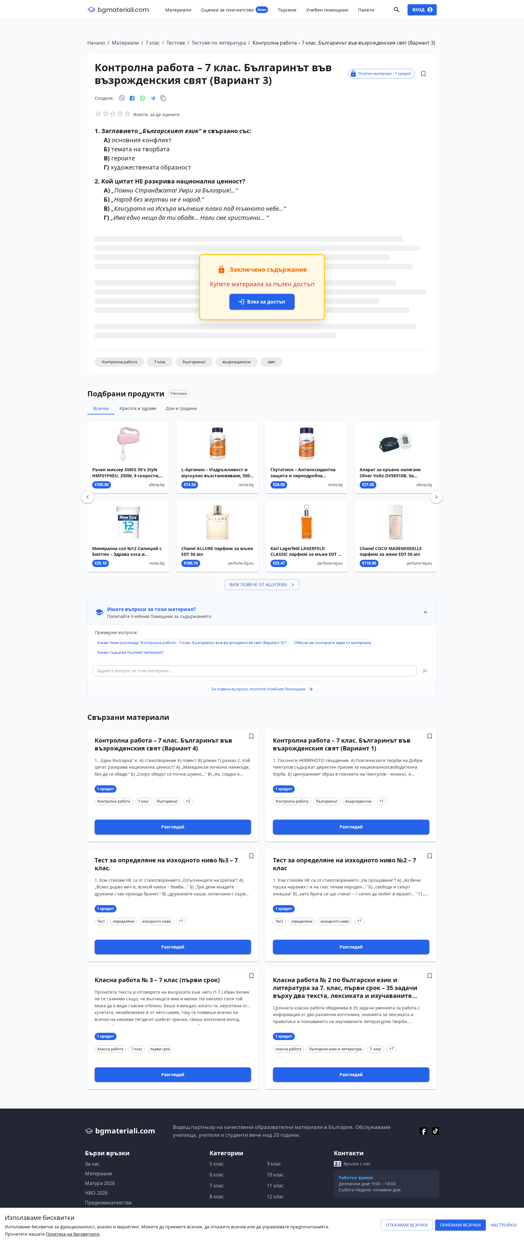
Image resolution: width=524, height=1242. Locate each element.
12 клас (275, 1196)
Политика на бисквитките (72, 1234)
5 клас (217, 1163)
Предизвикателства (108, 1202)
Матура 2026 (100, 1183)
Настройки (504, 1225)
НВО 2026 (96, 1193)
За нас (92, 1163)
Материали (125, 42)
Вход (418, 9)
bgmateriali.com (123, 9)
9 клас (274, 1163)
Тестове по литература (219, 42)
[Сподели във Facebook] (132, 98)
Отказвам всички (407, 1225)
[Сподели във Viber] (121, 98)
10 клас (275, 1174)
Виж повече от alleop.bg (258, 584)
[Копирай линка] (163, 98)
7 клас (153, 42)
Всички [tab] (101, 408)
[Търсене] (397, 10)
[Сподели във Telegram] (152, 98)
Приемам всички (460, 1225)
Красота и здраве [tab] (137, 408)
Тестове (175, 42)
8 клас (217, 1196)
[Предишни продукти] (87, 497)
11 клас (275, 1185)
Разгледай (172, 827)
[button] (119, 362)
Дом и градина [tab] (181, 408)
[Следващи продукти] (436, 497)
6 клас (217, 1174)
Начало (96, 42)
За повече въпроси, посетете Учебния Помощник (258, 689)
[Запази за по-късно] (423, 74)
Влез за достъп (266, 301)
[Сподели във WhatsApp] (142, 98)
